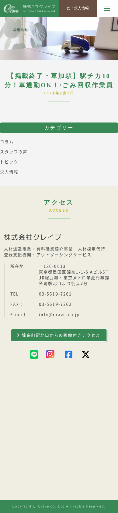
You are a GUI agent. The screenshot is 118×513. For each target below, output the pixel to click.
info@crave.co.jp (59, 315)
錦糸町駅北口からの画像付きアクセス (61, 335)
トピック (9, 162)
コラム (7, 142)
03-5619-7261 (55, 294)
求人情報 (81, 8)
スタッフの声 (14, 152)
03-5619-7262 (55, 304)
